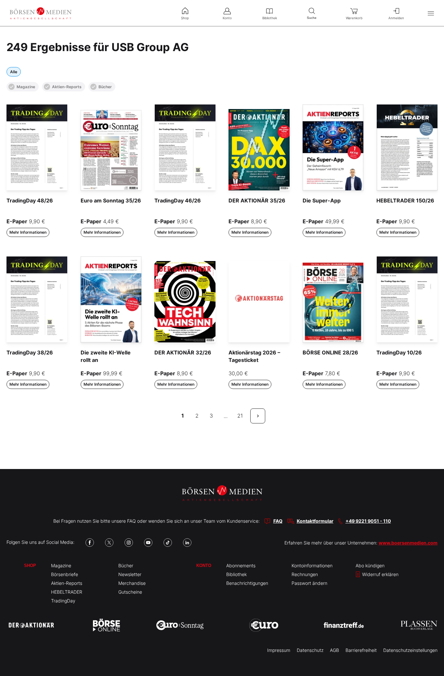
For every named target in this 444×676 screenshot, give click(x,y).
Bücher (105, 86)
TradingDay (63, 600)
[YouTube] (148, 542)
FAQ (277, 521)
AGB (334, 650)
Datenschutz (310, 650)
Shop (30, 565)
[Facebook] (89, 542)
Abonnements (240, 565)
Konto (203, 565)
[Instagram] (128, 542)
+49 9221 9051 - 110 (368, 521)
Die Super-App (322, 200)
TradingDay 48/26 (30, 200)
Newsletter (129, 574)
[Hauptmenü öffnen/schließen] (431, 13)
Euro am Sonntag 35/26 (111, 200)
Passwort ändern (309, 583)
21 (240, 415)
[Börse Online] (106, 625)
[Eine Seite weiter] (257, 415)
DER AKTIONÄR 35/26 (257, 200)
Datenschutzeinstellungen (410, 650)
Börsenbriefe (64, 574)
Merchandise (132, 583)
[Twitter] (109, 542)
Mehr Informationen (27, 232)
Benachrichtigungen (247, 583)
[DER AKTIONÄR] (31, 625)
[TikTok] (167, 542)
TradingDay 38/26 (30, 352)
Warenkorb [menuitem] (354, 18)
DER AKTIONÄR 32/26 (182, 352)
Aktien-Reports (67, 86)
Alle (13, 71)
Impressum (278, 650)
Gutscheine (130, 592)
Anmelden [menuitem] (396, 18)
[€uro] (263, 625)
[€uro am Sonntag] (179, 625)
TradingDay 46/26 (177, 200)
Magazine (26, 86)
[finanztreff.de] (344, 625)
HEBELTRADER (66, 592)
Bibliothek (236, 574)
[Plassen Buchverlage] (418, 625)
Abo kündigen (370, 565)
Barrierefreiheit (361, 650)
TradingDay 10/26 (399, 352)
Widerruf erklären (379, 574)
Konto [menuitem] (227, 18)
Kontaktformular (315, 521)
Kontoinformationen (312, 565)
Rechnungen (305, 574)
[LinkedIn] (187, 542)
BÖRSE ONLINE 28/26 (330, 352)
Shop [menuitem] (185, 18)
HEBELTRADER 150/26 (405, 200)
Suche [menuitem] (312, 18)
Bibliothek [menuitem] (269, 18)
